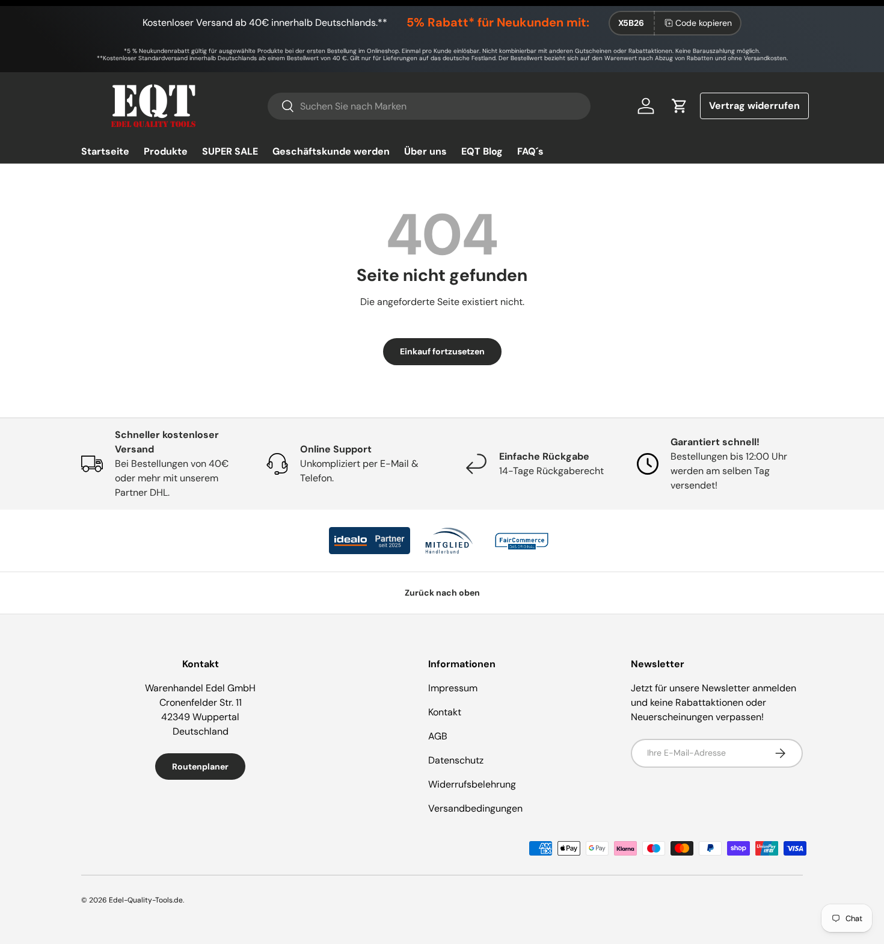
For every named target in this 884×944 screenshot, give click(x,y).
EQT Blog (482, 151)
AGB (437, 736)
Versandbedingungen (475, 808)
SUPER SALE (230, 151)
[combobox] (429, 106)
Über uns (425, 151)
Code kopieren (703, 22)
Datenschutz (455, 760)
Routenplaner (200, 766)
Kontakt (444, 712)
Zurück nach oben (442, 592)
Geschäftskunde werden (331, 151)
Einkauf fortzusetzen (442, 351)
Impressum (452, 688)
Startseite (105, 151)
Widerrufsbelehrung (472, 784)
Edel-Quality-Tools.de (146, 900)
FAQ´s (530, 151)
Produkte (166, 151)
